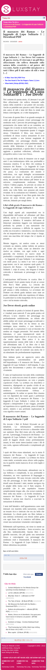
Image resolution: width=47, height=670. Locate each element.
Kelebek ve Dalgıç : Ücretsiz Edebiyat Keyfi (23, 622)
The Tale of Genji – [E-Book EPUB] (20, 601)
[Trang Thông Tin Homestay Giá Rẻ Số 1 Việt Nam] (20, 2)
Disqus (39, 574)
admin (20, 41)
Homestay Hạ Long (23, 667)
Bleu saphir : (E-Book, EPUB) (18, 632)
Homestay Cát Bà (8, 667)
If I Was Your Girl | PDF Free (15, 78)
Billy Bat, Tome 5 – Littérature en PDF (21, 596)
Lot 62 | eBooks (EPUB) (16, 593)
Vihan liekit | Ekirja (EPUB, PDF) (16, 83)
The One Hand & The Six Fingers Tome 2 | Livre (22, 80)
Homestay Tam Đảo (39, 667)
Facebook (27, 577)
